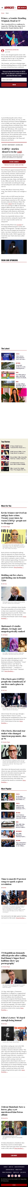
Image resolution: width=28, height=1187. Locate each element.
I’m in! (14, 85)
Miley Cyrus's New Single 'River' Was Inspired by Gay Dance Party (18, 469)
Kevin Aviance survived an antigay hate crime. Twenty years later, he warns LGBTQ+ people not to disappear (14, 518)
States (17, 354)
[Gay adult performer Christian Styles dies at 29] (8, 834)
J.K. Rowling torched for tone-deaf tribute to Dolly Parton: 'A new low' (21, 799)
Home (2, 13)
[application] (14, 247)
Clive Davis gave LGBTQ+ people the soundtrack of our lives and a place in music (13, 683)
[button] (14, 246)
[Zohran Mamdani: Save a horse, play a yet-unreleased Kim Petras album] (14, 1128)
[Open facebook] (9, 1176)
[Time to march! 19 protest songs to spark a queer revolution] (14, 897)
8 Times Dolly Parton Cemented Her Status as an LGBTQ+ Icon (18, 447)
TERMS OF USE (16, 1172)
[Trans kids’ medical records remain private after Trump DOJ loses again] (8, 366)
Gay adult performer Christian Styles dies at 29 (20, 836)
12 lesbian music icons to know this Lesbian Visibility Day (18, 464)
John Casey (4, 583)
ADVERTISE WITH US (10, 1169)
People (18, 794)
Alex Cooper (4, 1023)
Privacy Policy (24, 1179)
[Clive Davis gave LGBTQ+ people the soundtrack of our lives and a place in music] (14, 700)
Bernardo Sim (5, 1118)
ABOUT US (11, 1167)
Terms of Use (6, 1180)
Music (7, 13)
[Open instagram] (19, 1176)
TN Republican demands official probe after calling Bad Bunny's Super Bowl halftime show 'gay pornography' (14, 958)
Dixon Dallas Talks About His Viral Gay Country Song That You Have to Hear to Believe (18, 458)
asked (10, 204)
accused (19, 225)
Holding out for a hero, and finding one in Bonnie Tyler (13, 578)
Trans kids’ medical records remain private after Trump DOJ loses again (21, 368)
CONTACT (6, 1167)
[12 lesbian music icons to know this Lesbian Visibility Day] (5, 463)
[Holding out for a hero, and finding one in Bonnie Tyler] (14, 593)
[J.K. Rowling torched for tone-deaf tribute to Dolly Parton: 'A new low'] (8, 796)
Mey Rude (4, 887)
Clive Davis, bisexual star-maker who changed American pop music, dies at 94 (13, 734)
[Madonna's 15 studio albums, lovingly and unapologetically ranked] (14, 644)
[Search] (15, 8)
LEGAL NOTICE (23, 1172)
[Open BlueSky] (12, 1176)
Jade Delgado (5, 634)
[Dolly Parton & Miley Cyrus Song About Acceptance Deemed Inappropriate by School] (5, 452)
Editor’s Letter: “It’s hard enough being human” (13, 1019)
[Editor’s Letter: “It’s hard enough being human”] (14, 1033)
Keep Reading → (19, 567)
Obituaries (19, 831)
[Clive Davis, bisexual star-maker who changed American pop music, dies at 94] (14, 752)
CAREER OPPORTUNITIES (19, 1167)
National (18, 363)
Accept (14, 1184)
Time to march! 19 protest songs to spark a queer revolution (13, 881)
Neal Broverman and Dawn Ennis (12, 49)
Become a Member (14, 162)
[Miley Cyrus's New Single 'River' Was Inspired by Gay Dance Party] (5, 469)
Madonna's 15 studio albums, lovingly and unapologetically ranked (13, 629)
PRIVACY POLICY (18, 1169)
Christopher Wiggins (6, 526)
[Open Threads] (15, 1176)
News (17, 372)
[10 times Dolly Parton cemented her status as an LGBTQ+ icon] (5, 446)
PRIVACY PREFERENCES (7, 1172)
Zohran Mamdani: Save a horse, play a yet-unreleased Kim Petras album (13, 1110)
